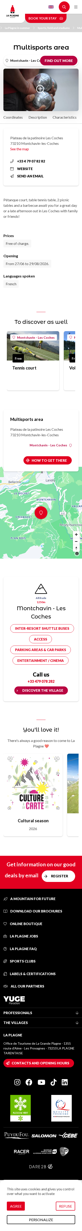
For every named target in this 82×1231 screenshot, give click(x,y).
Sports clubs (22, 961)
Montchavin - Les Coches (36, 337)
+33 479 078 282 (41, 681)
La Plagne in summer (17, 28)
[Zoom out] (76, 541)
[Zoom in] (76, 534)
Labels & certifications (32, 974)
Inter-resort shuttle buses (42, 628)
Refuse (65, 1206)
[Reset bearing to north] (76, 548)
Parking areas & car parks (40, 650)
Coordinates (13, 117)
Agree (16, 1206)
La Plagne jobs (23, 936)
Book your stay (42, 18)
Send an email (30, 176)
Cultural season (33, 820)
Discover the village (42, 690)
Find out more (59, 61)
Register (59, 876)
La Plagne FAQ (23, 949)
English (51, 6)
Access (40, 639)
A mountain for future (33, 899)
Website (25, 169)
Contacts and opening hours (40, 1063)
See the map (19, 149)
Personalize (41, 1219)
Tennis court (24, 367)
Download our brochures (36, 911)
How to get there (49, 460)
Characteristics (65, 117)
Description (37, 117)
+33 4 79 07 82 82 (31, 161)
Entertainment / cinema (40, 660)
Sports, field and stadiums (54, 28)
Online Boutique (25, 924)
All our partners (27, 986)
